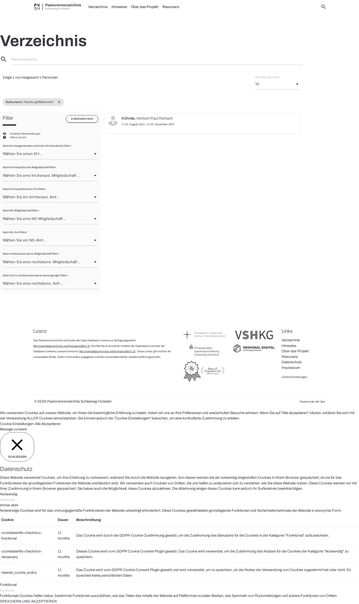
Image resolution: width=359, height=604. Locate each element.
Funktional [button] (8, 585)
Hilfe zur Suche (18, 137)
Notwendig (7, 499)
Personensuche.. (24, 59)
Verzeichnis (98, 7)
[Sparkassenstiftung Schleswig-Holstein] (204, 356)
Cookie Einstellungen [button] (17, 424)
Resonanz (171, 7)
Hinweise (119, 7)
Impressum (291, 368)
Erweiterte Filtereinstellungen (25, 133)
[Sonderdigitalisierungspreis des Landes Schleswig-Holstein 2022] (204, 382)
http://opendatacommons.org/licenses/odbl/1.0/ (61, 345)
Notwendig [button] (8, 494)
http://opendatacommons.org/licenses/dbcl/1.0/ (107, 351)
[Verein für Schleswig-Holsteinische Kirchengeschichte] (254, 341)
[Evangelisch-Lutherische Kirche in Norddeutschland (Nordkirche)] (204, 341)
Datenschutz (292, 362)
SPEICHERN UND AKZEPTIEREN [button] (28, 601)
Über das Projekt (144, 7)
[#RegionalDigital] (254, 352)
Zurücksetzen (82, 118)
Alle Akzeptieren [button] (48, 424)
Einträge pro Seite (267, 77)
